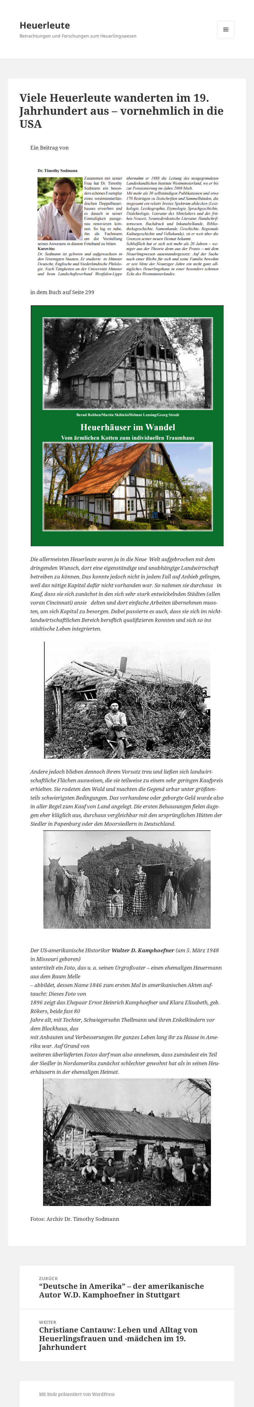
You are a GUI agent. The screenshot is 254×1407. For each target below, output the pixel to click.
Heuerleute (45, 25)
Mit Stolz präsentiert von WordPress (77, 1394)
